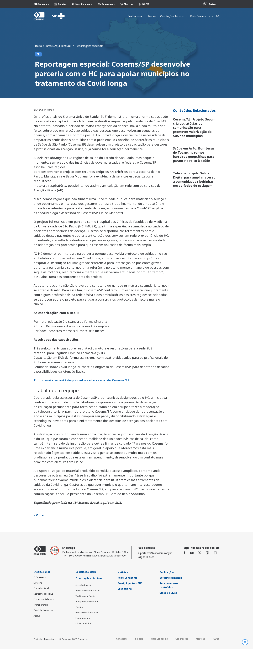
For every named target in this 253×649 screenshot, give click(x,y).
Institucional (135, 16)
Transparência (41, 604)
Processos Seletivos (44, 599)
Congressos (108, 4)
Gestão (79, 607)
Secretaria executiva (43, 593)
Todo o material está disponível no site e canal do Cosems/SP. (82, 380)
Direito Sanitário (84, 623)
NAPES (145, 4)
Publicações (167, 572)
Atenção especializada (87, 601)
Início (38, 46)
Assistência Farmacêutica (88, 590)
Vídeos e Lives (168, 592)
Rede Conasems (127, 577)
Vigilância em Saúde (85, 596)
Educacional (125, 588)
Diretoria (38, 582)
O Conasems (40, 577)
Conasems (43, 4)
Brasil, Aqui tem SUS (130, 583)
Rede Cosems (198, 16)
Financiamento (83, 618)
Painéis (62, 4)
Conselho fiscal (41, 588)
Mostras (128, 4)
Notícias (152, 16)
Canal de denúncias (43, 610)
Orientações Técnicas (172, 16)
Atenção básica (83, 585)
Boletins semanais (171, 577)
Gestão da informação (87, 612)
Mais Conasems (83, 4)
